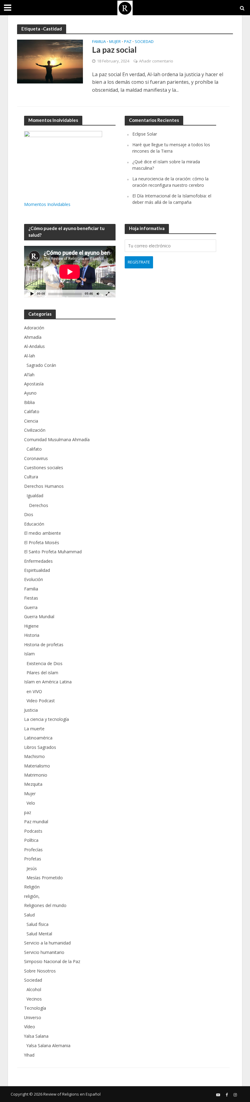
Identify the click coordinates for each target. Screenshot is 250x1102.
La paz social (114, 50)
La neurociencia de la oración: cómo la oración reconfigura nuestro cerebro (170, 182)
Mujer (115, 42)
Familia (99, 42)
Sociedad (144, 42)
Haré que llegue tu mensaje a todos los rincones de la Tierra (171, 148)
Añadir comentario (156, 61)
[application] (70, 271)
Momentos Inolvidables (47, 204)
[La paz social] (50, 61)
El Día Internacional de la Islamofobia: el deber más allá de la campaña (171, 199)
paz (127, 42)
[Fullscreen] (107, 293)
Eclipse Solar (144, 134)
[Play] (32, 293)
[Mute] (98, 293)
